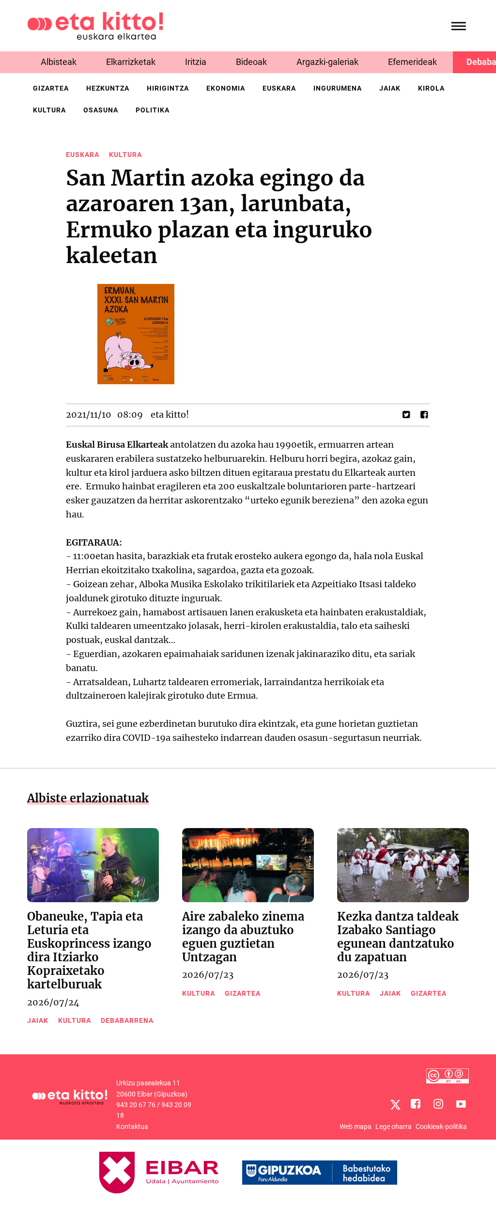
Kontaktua (132, 1126)
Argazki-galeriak (327, 62)
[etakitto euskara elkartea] (95, 25)
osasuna (100, 110)
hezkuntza (107, 88)
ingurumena (337, 88)
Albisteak (59, 62)
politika (153, 110)
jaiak (390, 88)
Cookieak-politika (441, 1126)
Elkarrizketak (130, 62)
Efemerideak (412, 62)
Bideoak (251, 62)
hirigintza (168, 88)
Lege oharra (393, 1126)
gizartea (51, 88)
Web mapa (356, 1126)
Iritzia (195, 62)
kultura (49, 110)
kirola (431, 88)
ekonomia (225, 88)
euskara (279, 88)
